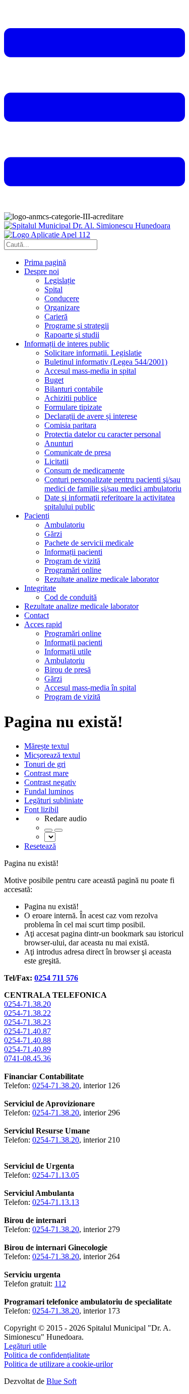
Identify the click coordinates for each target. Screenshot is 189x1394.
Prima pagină (45, 262)
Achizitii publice (70, 398)
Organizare (62, 307)
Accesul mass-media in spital (90, 371)
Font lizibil (41, 809)
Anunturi (58, 443)
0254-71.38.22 (27, 1013)
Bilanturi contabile (73, 389)
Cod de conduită (70, 597)
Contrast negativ (50, 782)
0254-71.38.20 (27, 1004)
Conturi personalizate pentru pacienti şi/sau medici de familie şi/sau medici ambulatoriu (112, 484)
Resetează (40, 846)
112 (60, 1283)
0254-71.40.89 (27, 1049)
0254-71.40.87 (27, 1031)
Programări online (72, 570)
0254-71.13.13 (55, 1202)
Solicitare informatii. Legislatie (93, 353)
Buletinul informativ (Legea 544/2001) (105, 362)
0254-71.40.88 (27, 1040)
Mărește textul (46, 746)
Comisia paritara (70, 425)
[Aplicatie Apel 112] (47, 234)
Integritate (40, 588)
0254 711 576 (56, 978)
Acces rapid (43, 624)
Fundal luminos (49, 791)
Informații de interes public (66, 343)
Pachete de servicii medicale (89, 543)
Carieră (56, 316)
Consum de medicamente (84, 470)
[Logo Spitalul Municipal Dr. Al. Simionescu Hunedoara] (87, 225)
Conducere (61, 298)
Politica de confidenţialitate (47, 1355)
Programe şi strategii (76, 325)
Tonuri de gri (45, 764)
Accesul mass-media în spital (90, 687)
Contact (36, 615)
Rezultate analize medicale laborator (101, 579)
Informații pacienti (73, 552)
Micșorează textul (52, 755)
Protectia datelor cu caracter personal (102, 434)
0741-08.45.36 (27, 1058)
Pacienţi (36, 515)
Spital (53, 289)
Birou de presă (67, 669)
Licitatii (56, 461)
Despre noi (41, 271)
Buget (54, 380)
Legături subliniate (53, 800)
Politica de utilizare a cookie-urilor (58, 1364)
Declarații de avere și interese (90, 416)
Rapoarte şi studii (71, 334)
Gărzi (53, 534)
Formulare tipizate (73, 407)
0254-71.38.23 (27, 1022)
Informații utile (67, 651)
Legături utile (25, 1346)
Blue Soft (61, 1381)
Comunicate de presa (77, 452)
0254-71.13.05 (55, 1175)
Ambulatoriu (64, 524)
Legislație (59, 280)
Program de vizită (72, 561)
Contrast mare (46, 773)
